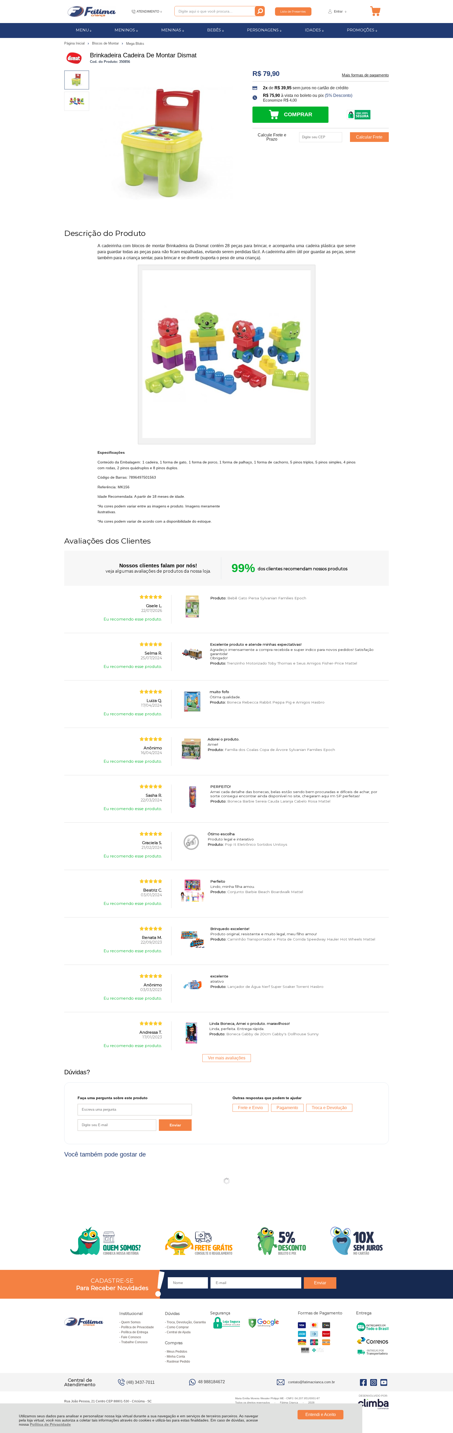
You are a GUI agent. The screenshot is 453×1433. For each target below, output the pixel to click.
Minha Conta (176, 1356)
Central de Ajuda (179, 1332)
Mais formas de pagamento (365, 75)
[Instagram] (373, 1382)
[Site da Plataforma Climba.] (373, 1401)
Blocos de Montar (106, 43)
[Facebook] (363, 1382)
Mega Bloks (135, 44)
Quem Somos (131, 1322)
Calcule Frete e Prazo (272, 137)
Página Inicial (75, 43)
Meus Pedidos (177, 1351)
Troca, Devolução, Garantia (186, 1322)
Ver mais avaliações (226, 1058)
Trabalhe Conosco (134, 1342)
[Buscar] (260, 11)
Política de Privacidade (50, 1424)
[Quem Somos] (226, 1240)
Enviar (175, 1125)
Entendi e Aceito (320, 1414)
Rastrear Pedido (178, 1361)
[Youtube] (383, 1382)
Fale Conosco (131, 1337)
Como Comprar (178, 1327)
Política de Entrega (134, 1332)
